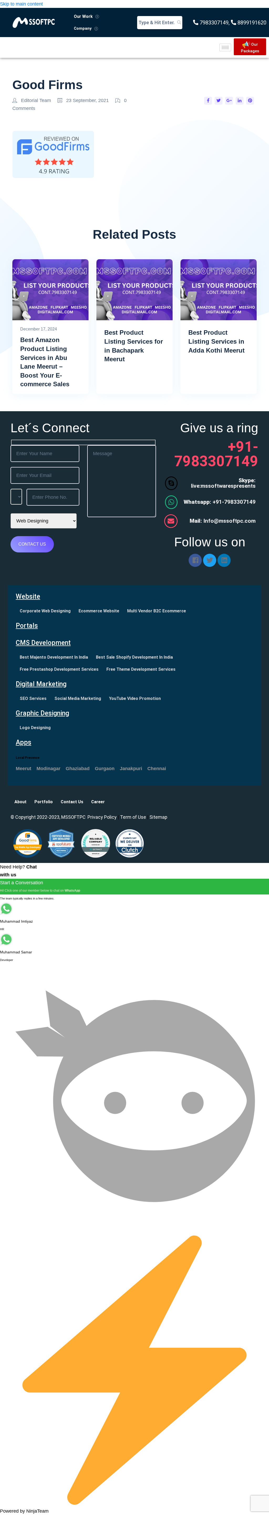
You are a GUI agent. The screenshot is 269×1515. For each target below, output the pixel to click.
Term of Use (133, 817)
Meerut (23, 768)
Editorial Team (36, 100)
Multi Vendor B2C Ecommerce (156, 610)
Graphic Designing (42, 713)
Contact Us (72, 801)
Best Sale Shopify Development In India (134, 657)
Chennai (156, 768)
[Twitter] (209, 560)
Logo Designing (35, 727)
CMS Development (43, 643)
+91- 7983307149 (216, 454)
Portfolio (43, 801)
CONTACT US (32, 544)
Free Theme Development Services (140, 669)
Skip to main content (21, 4)
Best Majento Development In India (54, 657)
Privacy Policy (102, 817)
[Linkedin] (224, 560)
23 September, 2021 (87, 100)
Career (98, 801)
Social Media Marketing (77, 698)
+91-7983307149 (220, 502)
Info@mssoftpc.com (223, 521)
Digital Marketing (41, 684)
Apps (23, 742)
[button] (86, 17)
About (20, 801)
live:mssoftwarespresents (223, 483)
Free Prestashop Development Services (59, 669)
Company (83, 28)
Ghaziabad (78, 768)
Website (28, 596)
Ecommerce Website (99, 610)
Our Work (83, 16)
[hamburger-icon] (225, 47)
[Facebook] (195, 560)
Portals (27, 625)
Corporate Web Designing (45, 610)
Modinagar (48, 768)
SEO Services (33, 698)
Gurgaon (105, 768)
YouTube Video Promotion (135, 698)
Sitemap (158, 817)
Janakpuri (131, 768)
